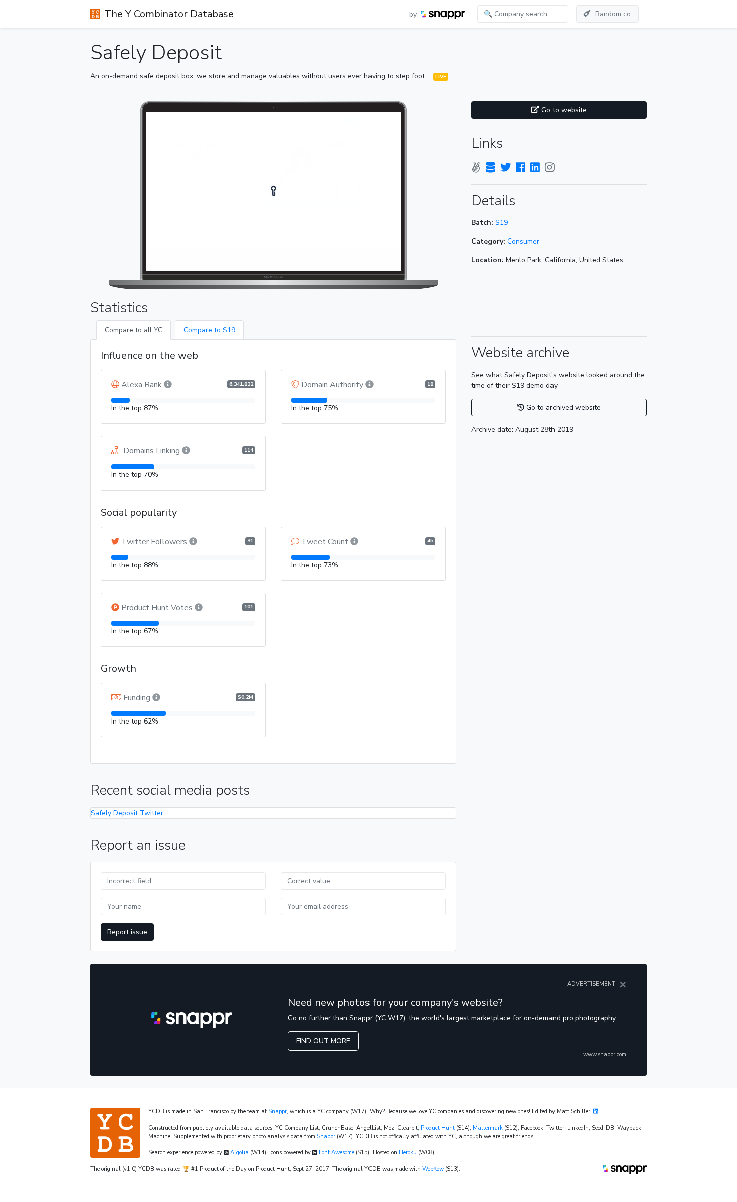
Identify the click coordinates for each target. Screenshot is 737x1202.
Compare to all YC (133, 330)
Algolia (239, 1152)
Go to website (563, 110)
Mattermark (488, 1128)
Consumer (523, 241)
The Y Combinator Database (169, 14)
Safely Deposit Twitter (127, 813)
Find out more (323, 1041)
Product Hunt (438, 1128)
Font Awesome (336, 1152)
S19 (501, 222)
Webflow (433, 1169)
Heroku (408, 1152)
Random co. (613, 14)
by (414, 14)
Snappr (277, 1111)
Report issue (127, 932)
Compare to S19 (209, 330)
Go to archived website (562, 407)
